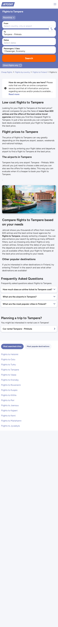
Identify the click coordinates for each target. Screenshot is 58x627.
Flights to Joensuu (10, 405)
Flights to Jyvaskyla (10, 426)
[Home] (8, 4)
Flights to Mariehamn (11, 420)
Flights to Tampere (10, 369)
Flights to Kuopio (9, 390)
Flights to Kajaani (9, 410)
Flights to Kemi (8, 415)
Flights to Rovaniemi (11, 385)
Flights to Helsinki (9, 354)
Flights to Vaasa (8, 374)
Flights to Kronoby (10, 380)
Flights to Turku (8, 364)
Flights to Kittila (8, 395)
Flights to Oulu (8, 359)
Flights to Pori (7, 400)
